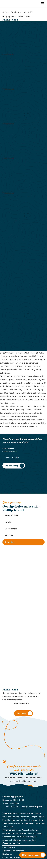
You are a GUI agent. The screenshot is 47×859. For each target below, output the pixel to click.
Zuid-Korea (7, 826)
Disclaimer (7, 854)
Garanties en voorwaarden (14, 837)
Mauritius (15, 820)
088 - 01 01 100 (12, 806)
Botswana (6, 816)
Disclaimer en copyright (25, 840)
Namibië (23, 820)
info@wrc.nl (27, 806)
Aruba (22, 813)
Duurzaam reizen (34, 833)
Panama (20, 823)
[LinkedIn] (10, 810)
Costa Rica (24, 816)
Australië (29, 813)
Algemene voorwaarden (13, 850)
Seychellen (29, 823)
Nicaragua (32, 820)
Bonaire (37, 813)
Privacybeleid (8, 847)
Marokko (6, 820)
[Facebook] (7, 810)
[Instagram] (4, 810)
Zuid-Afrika (39, 823)
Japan (41, 816)
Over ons (17, 830)
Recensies (26, 830)
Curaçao (33, 816)
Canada (15, 816)
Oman (13, 823)
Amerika (15, 813)
